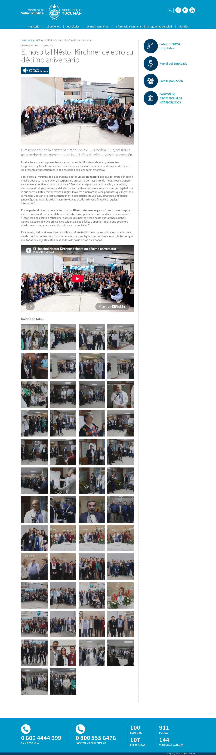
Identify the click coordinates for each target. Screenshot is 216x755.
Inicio (23, 40)
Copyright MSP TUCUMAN (181, 753)
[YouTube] (192, 10)
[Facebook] (178, 10)
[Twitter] (185, 10)
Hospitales (73, 26)
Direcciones (53, 26)
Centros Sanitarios (97, 26)
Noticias (184, 26)
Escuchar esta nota (35, 70)
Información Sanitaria (128, 26)
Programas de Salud (160, 26)
